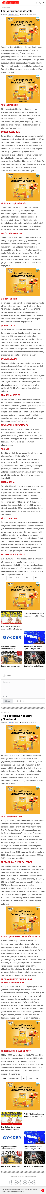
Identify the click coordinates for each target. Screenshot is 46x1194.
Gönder (7, 701)
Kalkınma (19, 578)
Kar (24, 1078)
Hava (4, 1078)
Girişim (11, 578)
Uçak (30, 1078)
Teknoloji (28, 578)
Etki (4, 578)
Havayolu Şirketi (14, 1078)
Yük (36, 1078)
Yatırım (37, 578)
